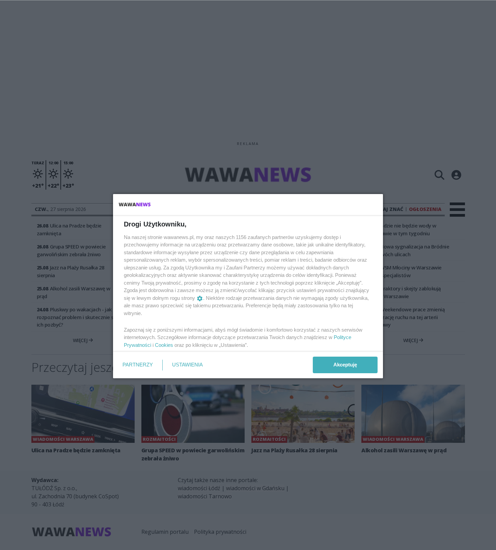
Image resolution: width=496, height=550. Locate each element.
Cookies (164, 345)
